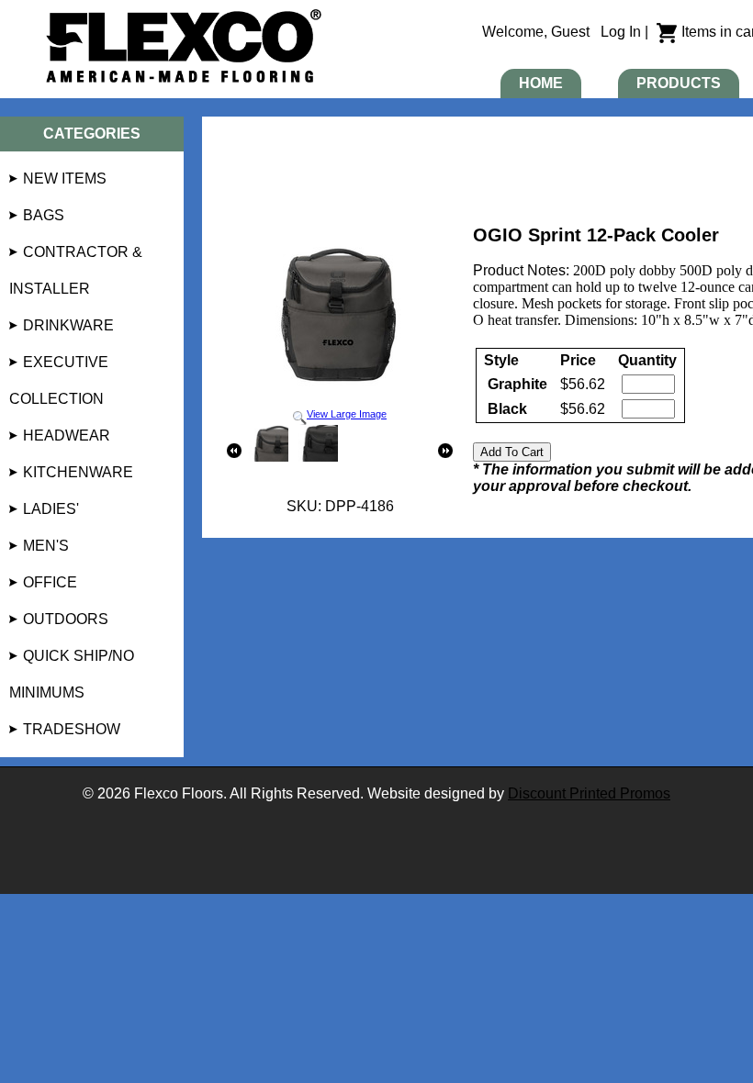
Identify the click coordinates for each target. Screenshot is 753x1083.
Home (541, 83)
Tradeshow (71, 729)
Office (50, 582)
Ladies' (51, 509)
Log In (621, 31)
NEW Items (65, 178)
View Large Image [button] (347, 413)
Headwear (66, 435)
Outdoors (65, 619)
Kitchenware (78, 472)
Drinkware (68, 325)
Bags (43, 215)
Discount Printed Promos (589, 793)
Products (678, 83)
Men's (46, 545)
